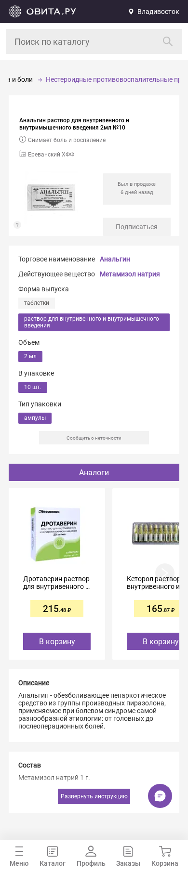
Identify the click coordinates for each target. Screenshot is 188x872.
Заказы (128, 863)
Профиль (91, 863)
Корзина (164, 863)
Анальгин (115, 259)
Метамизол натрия (130, 274)
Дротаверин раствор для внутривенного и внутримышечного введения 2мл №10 (56, 582)
